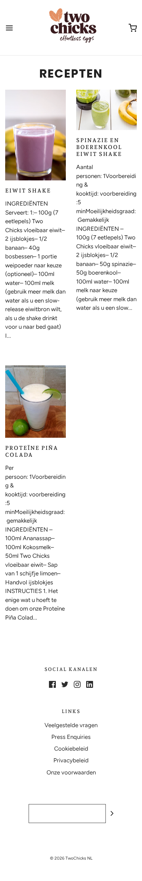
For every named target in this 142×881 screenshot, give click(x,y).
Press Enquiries (71, 736)
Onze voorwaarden (71, 772)
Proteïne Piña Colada (31, 451)
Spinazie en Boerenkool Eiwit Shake (99, 147)
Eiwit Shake (28, 190)
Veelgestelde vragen (71, 725)
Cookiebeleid (71, 748)
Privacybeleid (71, 760)
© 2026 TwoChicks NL (71, 858)
